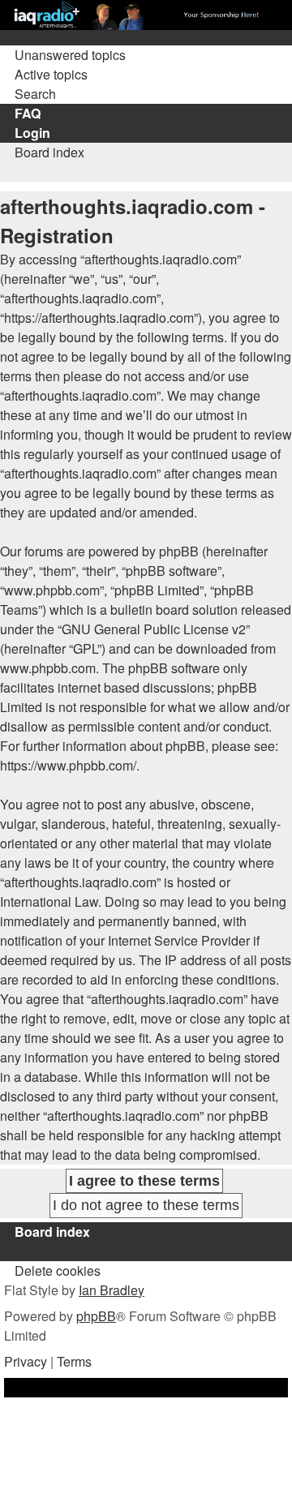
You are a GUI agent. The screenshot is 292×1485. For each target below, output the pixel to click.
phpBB (96, 1316)
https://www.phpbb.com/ (68, 765)
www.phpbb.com (48, 668)
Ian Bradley (111, 1290)
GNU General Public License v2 (154, 629)
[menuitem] (63, 54)
